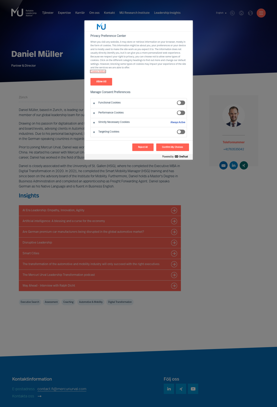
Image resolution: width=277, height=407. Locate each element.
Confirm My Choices (172, 147)
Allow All (101, 81)
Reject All (143, 147)
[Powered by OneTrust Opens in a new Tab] (176, 157)
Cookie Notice (98, 71)
